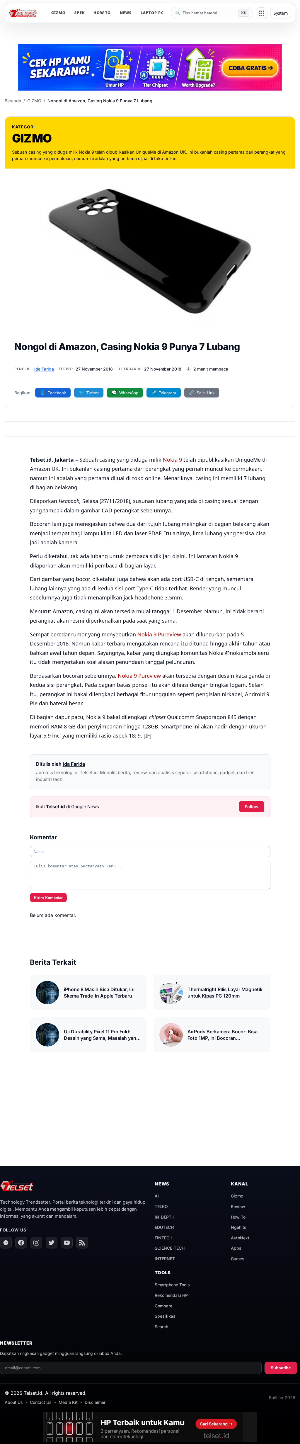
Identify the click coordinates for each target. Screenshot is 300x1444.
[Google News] (6, 1242)
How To (238, 1216)
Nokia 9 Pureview (139, 675)
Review (238, 1206)
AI (157, 1195)
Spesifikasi (166, 1316)
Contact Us (41, 1402)
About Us (14, 1402)
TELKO (161, 1206)
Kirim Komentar (48, 898)
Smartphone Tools (172, 1284)
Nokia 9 (172, 459)
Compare (163, 1305)
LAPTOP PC (152, 12)
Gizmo (237, 1195)
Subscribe (281, 1367)
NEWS (126, 12)
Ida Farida (44, 368)
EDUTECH (164, 1227)
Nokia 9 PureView (159, 634)
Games (237, 1258)
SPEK (79, 12)
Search (161, 1326)
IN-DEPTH (164, 1216)
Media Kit (68, 1402)
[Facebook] (21, 1242)
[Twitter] (51, 1242)
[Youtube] (67, 1242)
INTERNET (165, 1258)
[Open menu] (261, 13)
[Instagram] (36, 1242)
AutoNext (240, 1237)
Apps (236, 1248)
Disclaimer (95, 1402)
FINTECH (163, 1237)
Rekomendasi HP (171, 1295)
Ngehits (238, 1227)
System (281, 13)
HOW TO (102, 12)
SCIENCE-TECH (170, 1248)
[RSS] (82, 1242)
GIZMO (58, 12)
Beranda (13, 100)
